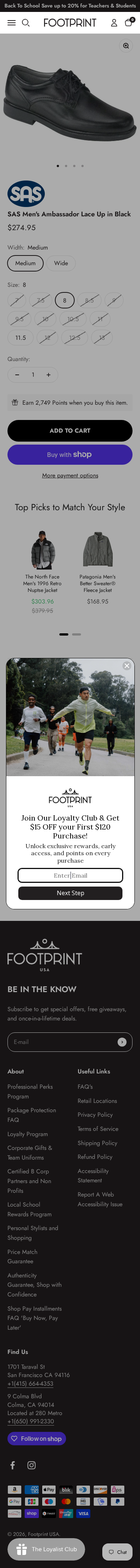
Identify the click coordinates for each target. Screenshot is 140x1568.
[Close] (126, 665)
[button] (128, 22)
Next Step (70, 893)
